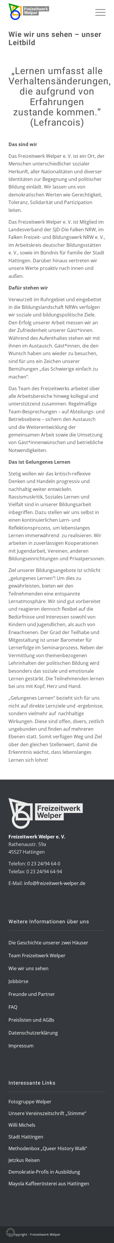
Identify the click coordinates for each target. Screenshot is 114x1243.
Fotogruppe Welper (29, 1101)
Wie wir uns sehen (28, 968)
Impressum (21, 1045)
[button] (10, 1232)
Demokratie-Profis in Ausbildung (44, 1172)
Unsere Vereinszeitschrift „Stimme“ (47, 1113)
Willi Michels (21, 1125)
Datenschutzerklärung (33, 1033)
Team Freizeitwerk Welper (36, 955)
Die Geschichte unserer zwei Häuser (48, 942)
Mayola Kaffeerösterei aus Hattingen (48, 1183)
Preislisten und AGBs (31, 1020)
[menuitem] (97, 19)
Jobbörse (18, 981)
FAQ (12, 1007)
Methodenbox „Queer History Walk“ (47, 1148)
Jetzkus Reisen (24, 1160)
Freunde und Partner (31, 994)
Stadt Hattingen (25, 1137)
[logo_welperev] (47, 11)
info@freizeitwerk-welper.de (54, 883)
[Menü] (97, 19)
